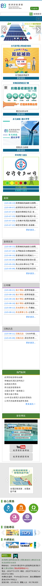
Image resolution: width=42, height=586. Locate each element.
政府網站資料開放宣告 (11, 560)
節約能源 (24, 38)
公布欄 (7, 285)
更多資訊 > (30, 404)
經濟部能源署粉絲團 (13, 377)
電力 (15, 38)
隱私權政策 (25, 560)
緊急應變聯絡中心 (21, 568)
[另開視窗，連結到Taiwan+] (26, 545)
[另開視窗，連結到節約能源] (14, 518)
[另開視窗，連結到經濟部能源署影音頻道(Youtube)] (21, 448)
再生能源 (21, 38)
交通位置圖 (8, 568)
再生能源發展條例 (12, 387)
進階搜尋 (37, 14)
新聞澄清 (8, 241)
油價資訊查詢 (10, 384)
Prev (3, 29)
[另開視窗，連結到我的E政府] (15, 556)
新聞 (6, 198)
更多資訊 (21, 78)
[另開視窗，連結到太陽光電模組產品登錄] (26, 532)
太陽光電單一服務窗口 (14, 391)
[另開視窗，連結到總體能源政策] (27, 518)
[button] (31, 14)
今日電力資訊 (21, 187)
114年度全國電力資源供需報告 (18, 397)
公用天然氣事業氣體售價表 (16, 401)
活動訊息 (8, 328)
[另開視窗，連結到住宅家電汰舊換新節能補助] (12, 532)
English (34, 8)
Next (38, 29)
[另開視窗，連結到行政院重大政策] (12, 545)
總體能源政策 (27, 38)
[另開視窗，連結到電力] (8, 508)
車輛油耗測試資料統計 (14, 381)
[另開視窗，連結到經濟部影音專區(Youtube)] (21, 432)
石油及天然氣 (18, 38)
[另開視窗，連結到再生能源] (21, 31)
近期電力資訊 (21, 190)
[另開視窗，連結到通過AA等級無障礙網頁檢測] (6, 555)
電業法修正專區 (11, 394)
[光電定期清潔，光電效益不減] (21, 477)
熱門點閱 (21, 372)
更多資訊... (31, 230)
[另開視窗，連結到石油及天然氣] (21, 508)
